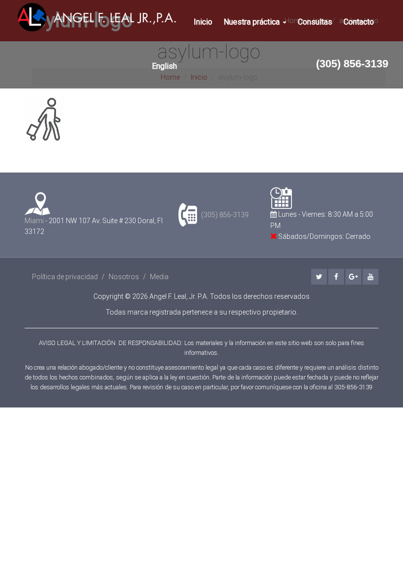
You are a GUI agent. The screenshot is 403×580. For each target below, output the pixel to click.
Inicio (203, 22)
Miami (34, 221)
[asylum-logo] (201, 119)
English (164, 66)
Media (159, 277)
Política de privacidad (65, 277)
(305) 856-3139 (352, 64)
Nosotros (124, 277)
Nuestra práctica (253, 22)
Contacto (359, 22)
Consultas (315, 22)
